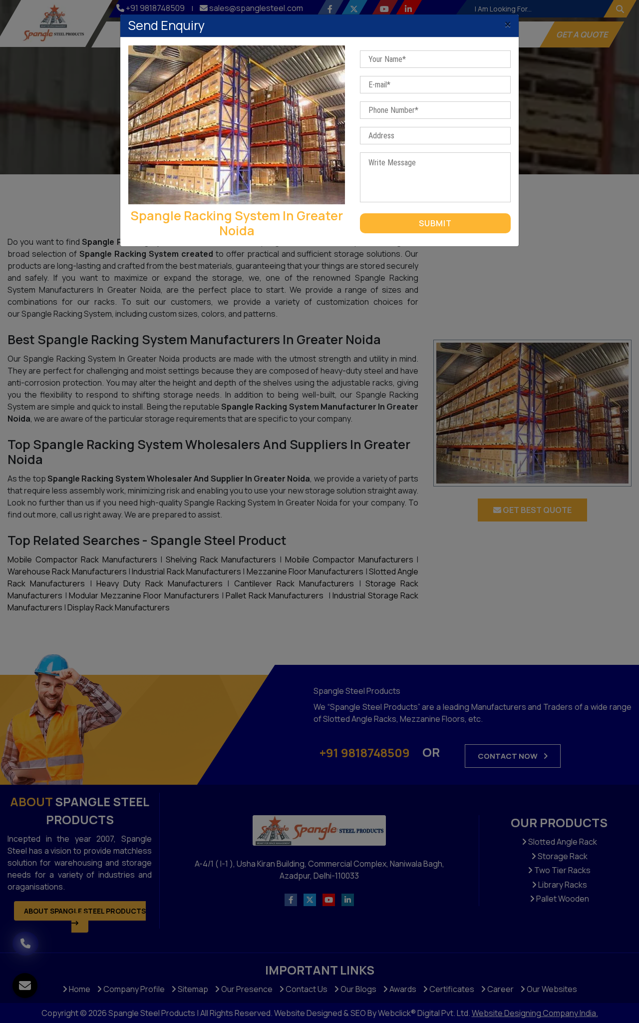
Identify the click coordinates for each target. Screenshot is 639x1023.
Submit (435, 223)
